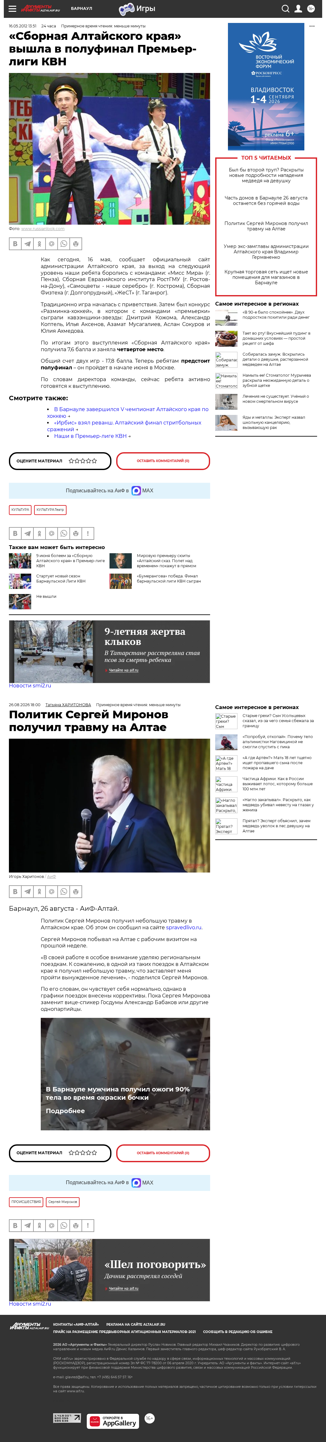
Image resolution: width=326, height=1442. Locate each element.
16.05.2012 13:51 (22, 26)
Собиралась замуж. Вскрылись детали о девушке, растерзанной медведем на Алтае (275, 359)
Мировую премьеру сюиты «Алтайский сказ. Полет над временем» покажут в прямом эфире (166, 563)
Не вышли (46, 596)
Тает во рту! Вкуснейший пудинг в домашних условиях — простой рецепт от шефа (276, 338)
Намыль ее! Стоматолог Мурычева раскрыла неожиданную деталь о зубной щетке (277, 380)
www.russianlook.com (43, 228)
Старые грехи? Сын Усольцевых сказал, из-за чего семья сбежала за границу (278, 720)
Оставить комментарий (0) (163, 461)
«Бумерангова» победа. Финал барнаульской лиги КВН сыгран (169, 578)
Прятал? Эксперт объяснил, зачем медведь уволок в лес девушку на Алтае (276, 825)
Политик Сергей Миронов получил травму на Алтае (266, 226)
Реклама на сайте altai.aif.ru (135, 1324)
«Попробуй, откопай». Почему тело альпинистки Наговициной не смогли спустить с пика (278, 741)
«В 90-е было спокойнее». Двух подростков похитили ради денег (276, 315)
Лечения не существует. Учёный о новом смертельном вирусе (276, 399)
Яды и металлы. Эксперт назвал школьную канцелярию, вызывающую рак (274, 422)
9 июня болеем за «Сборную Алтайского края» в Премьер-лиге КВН (70, 560)
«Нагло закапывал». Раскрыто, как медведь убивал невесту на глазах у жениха (278, 804)
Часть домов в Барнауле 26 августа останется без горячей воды (266, 200)
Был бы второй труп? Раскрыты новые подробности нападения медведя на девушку (266, 175)
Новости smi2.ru (30, 686)
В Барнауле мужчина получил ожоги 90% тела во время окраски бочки (118, 1093)
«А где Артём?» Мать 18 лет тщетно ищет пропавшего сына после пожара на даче (277, 762)
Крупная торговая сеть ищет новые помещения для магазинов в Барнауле (266, 277)
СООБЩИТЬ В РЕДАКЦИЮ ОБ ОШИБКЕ (238, 1332)
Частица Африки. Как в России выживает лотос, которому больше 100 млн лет (278, 783)
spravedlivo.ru (184, 927)
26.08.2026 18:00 (24, 704)
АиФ (51, 876)
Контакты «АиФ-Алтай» (76, 1324)
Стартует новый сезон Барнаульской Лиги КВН (61, 578)
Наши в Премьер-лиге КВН (90, 436)
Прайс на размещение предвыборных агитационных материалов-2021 (124, 1332)
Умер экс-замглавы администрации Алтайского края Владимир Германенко (266, 252)
